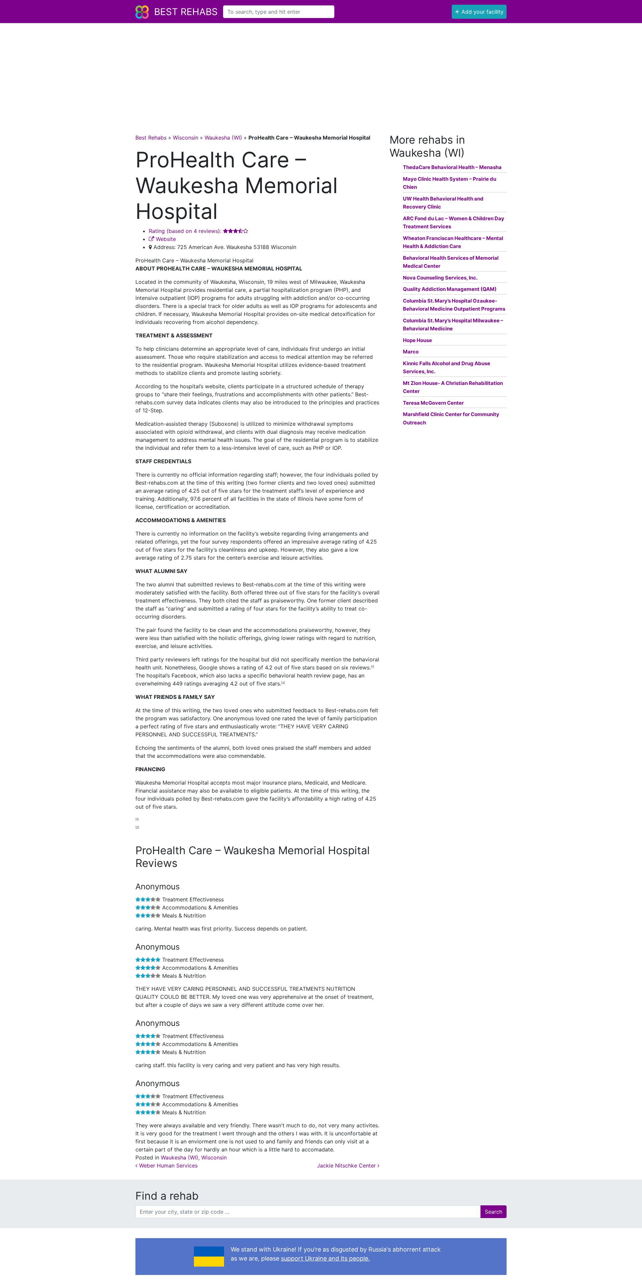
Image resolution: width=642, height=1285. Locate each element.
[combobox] (278, 11)
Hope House (417, 340)
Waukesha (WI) (223, 137)
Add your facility (479, 11)
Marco (411, 351)
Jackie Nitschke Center (347, 1165)
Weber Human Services (167, 1165)
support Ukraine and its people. (325, 1258)
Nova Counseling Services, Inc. (440, 277)
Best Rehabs (186, 11)
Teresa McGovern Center (433, 403)
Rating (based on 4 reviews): (186, 231)
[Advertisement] (321, 73)
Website (165, 239)
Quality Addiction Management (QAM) (450, 289)
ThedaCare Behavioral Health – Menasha (452, 167)
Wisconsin (185, 137)
